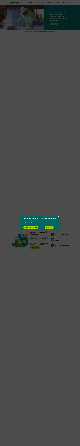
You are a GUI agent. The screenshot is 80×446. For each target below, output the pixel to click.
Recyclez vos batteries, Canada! (31, 227)
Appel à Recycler (49, 227)
